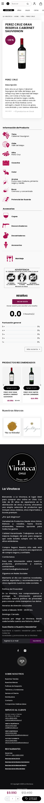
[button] (35, 4)
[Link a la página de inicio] (7, 16)
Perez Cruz (30, 16)
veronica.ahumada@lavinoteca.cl (17, 743)
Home (16, 16)
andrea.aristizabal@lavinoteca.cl (16, 735)
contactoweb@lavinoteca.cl (15, 569)
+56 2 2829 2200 (11, 718)
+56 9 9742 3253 (11, 726)
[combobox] (21, 3)
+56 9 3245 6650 (11, 740)
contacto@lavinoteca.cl (13, 720)
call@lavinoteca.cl (11, 728)
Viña (22, 16)
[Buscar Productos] (28, 4)
